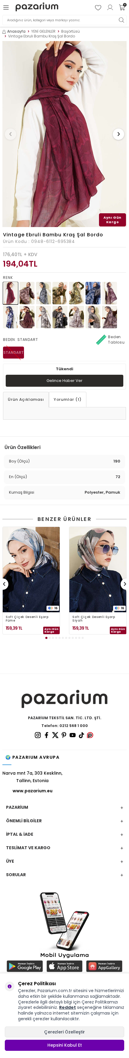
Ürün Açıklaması (26, 399)
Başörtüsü (70, 31)
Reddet (67, 1007)
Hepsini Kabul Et (64, 1045)
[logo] (36, 8)
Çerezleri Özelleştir (64, 1032)
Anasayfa (16, 31)
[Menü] (6, 7)
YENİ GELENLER (43, 31)
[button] (10, 134)
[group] (64, 134)
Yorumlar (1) (68, 399)
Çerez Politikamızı (100, 1002)
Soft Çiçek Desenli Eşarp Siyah (93, 618)
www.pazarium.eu (32, 791)
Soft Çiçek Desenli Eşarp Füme (27, 618)
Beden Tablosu (116, 339)
